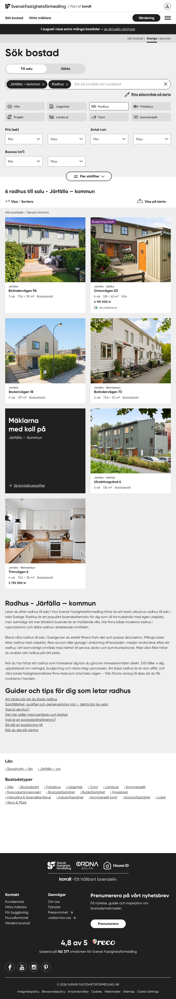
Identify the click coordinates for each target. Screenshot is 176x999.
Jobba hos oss (59, 918)
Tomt (94, 787)
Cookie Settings (148, 991)
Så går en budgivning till (23, 725)
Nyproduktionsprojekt (24, 792)
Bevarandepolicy (54, 991)
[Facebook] (10, 967)
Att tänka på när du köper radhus (31, 699)
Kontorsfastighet (137, 797)
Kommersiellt (136, 787)
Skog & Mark (17, 802)
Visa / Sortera (22, 202)
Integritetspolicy (28, 991)
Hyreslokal (120, 792)
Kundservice (14, 902)
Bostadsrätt (29, 787)
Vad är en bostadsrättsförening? (30, 720)
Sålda (65, 69)
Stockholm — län (20, 769)
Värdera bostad (17, 923)
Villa (10, 787)
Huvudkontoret (17, 918)
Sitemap (129, 991)
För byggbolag (16, 912)
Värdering (146, 18)
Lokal (161, 797)
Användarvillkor (79, 991)
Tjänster (54, 907)
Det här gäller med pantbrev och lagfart (36, 714)
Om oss (54, 902)
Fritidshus (53, 787)
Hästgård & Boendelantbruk (29, 797)
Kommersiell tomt (104, 797)
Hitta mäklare (15, 907)
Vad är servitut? (17, 709)
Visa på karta (155, 202)
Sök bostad (14, 18)
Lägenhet (75, 787)
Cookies (97, 991)
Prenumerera (108, 924)
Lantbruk (112, 787)
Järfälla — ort (50, 769)
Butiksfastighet (93, 792)
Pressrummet (58, 912)
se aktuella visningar (119, 29)
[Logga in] (167, 6)
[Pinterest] (46, 967)
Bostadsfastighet (61, 792)
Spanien (165, 38)
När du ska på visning (21, 730)
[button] (168, 17)
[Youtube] (22, 967)
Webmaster (113, 991)
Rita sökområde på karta (151, 94)
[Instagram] (34, 967)
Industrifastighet (70, 797)
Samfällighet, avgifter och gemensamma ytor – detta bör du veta (56, 704)
